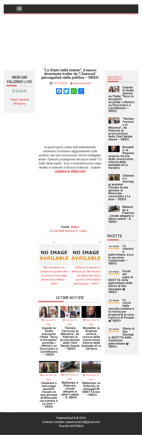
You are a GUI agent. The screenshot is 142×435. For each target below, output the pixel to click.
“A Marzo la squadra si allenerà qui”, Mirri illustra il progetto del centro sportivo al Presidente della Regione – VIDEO (86, 275)
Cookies (47, 422)
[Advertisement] (71, 40)
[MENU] (19, 8)
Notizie (70, 231)
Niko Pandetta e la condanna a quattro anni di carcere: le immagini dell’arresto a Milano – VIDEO (54, 275)
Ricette (114, 236)
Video (75, 227)
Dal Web (59, 231)
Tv (76, 231)
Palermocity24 (81, 83)
